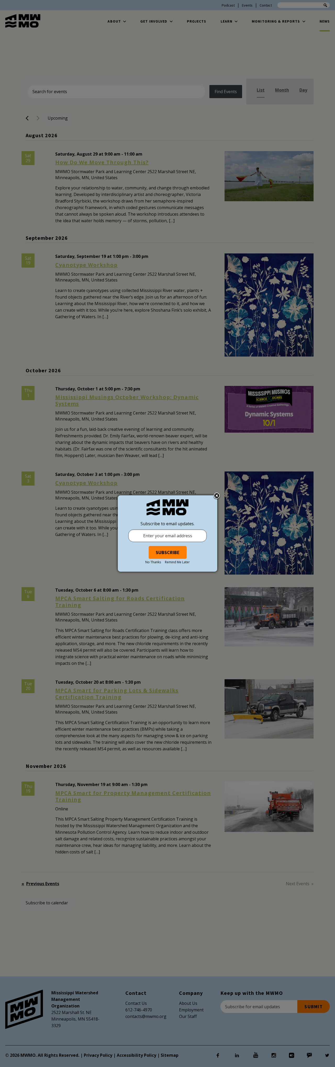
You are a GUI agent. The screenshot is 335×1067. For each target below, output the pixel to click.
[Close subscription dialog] (217, 496)
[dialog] (167, 533)
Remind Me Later (177, 562)
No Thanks (153, 562)
